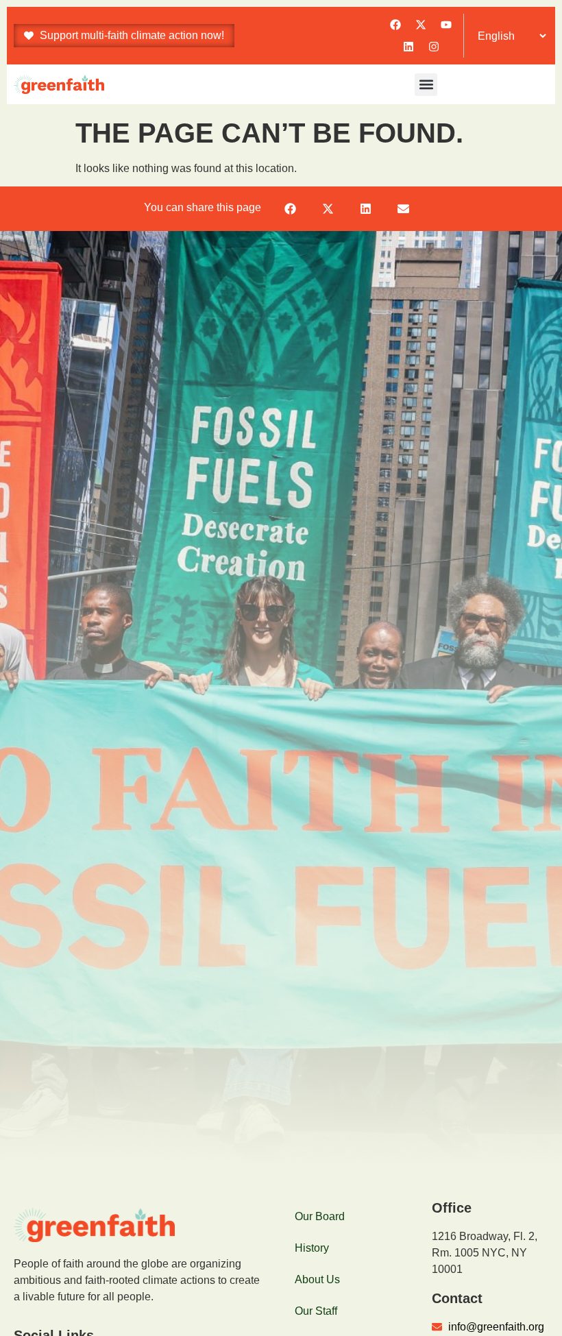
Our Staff (316, 1311)
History (312, 1248)
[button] (426, 84)
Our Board (320, 1216)
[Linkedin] (408, 47)
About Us (317, 1279)
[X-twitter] (421, 25)
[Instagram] (434, 47)
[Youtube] (446, 25)
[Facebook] (395, 25)
